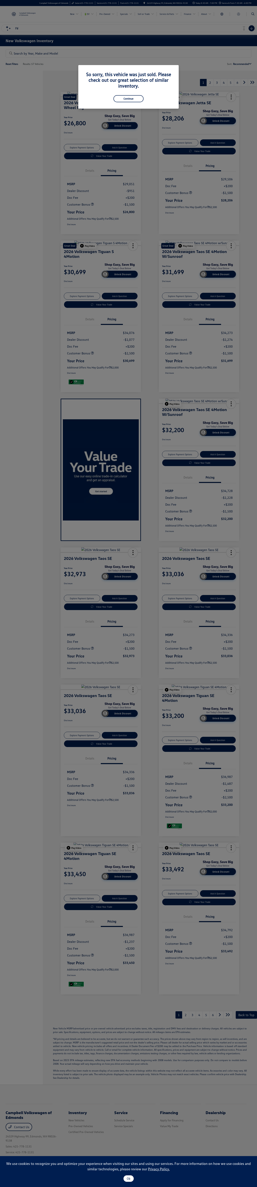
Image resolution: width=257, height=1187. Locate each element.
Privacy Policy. (159, 1169)
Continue (128, 98)
